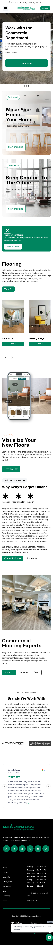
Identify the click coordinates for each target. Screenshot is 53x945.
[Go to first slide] (51, 48)
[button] (12, 558)
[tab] (24, 86)
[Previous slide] (2, 48)
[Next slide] (12, 358)
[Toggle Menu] (5, 8)
